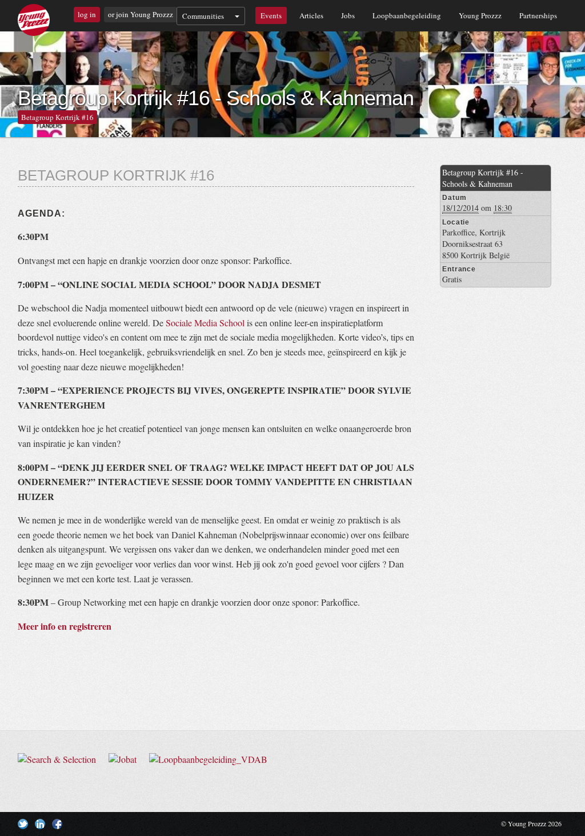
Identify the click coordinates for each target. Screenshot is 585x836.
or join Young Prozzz (140, 14)
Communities (203, 16)
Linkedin (40, 824)
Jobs (348, 15)
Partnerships (538, 15)
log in (87, 14)
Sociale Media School (206, 323)
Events (271, 15)
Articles (311, 15)
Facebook (57, 824)
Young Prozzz (480, 15)
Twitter (23, 824)
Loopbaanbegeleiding (406, 15)
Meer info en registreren (64, 626)
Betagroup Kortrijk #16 (57, 117)
